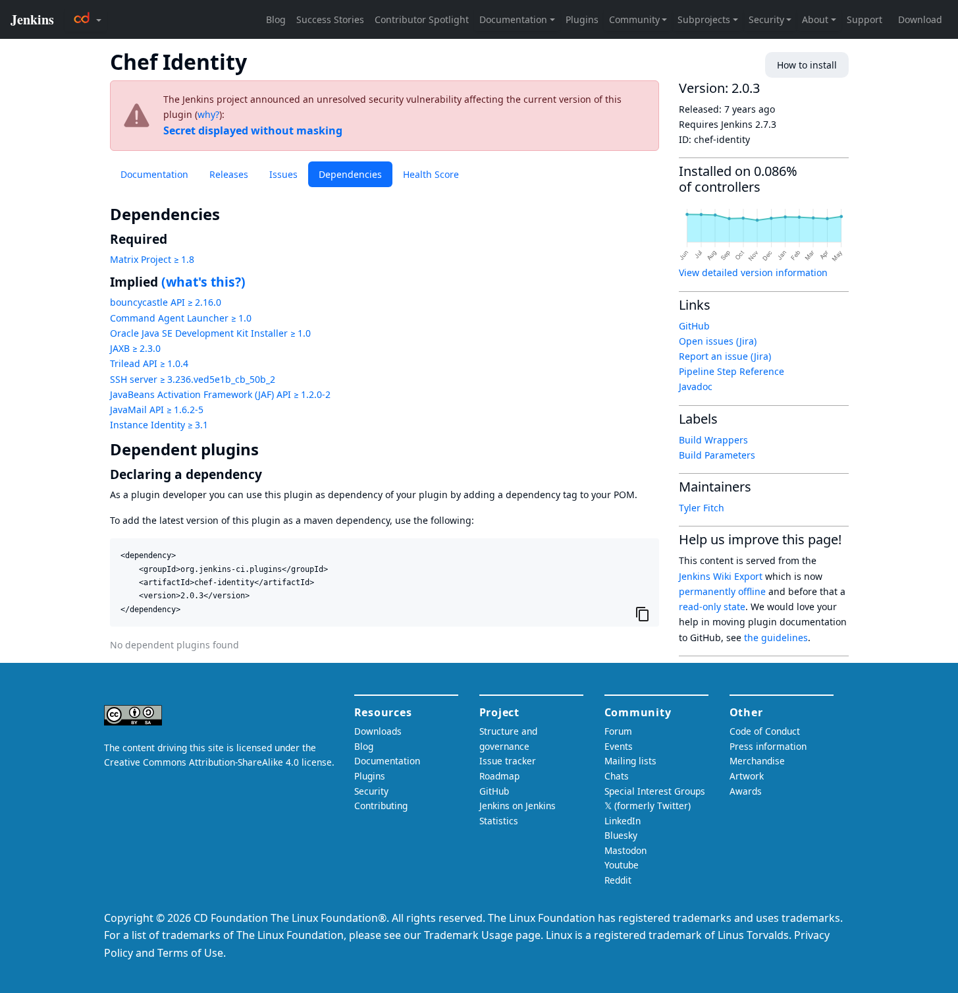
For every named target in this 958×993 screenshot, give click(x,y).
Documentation (154, 174)
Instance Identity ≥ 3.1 (159, 424)
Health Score (431, 174)
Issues (283, 174)
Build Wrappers (713, 440)
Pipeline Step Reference (731, 371)
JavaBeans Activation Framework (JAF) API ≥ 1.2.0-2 (220, 394)
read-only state (712, 606)
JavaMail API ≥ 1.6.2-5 (156, 409)
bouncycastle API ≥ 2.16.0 (165, 302)
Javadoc (695, 386)
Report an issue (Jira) (725, 356)
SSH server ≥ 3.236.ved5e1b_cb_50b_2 (192, 379)
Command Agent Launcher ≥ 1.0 (181, 318)
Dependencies (350, 174)
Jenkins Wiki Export (720, 576)
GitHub (694, 326)
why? (208, 114)
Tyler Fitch (701, 507)
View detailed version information (753, 272)
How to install (807, 65)
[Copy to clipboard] (642, 613)
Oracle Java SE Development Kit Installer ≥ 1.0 (210, 333)
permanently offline (722, 591)
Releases (228, 174)
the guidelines (776, 637)
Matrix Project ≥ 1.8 (152, 259)
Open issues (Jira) (718, 341)
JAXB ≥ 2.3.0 (135, 348)
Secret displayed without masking (252, 130)
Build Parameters (717, 455)
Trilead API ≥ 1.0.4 (149, 363)
